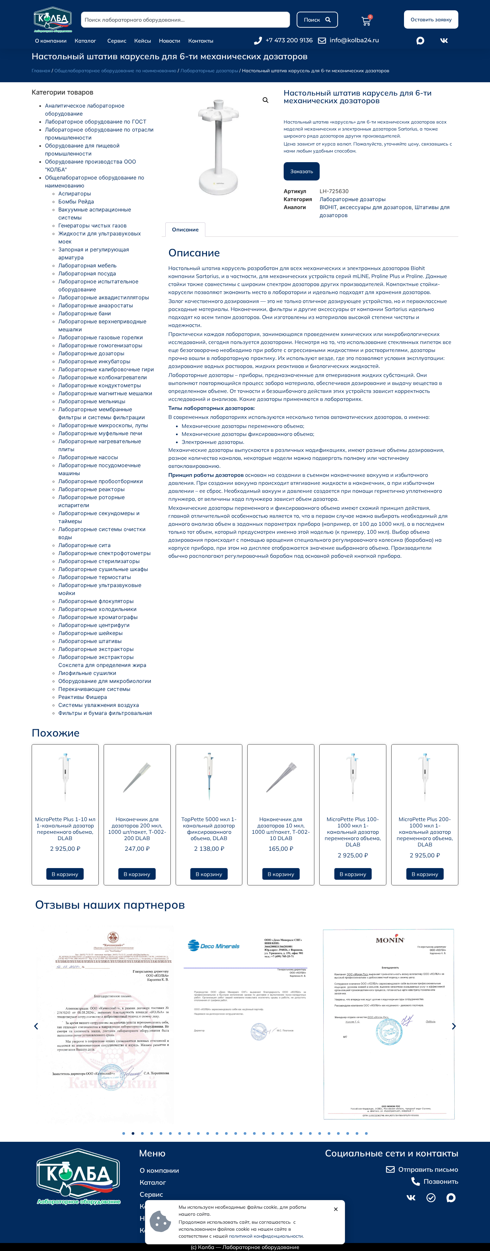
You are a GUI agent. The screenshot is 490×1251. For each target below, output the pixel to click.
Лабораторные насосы (88, 457)
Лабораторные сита (84, 545)
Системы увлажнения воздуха (98, 705)
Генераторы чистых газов (92, 225)
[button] (266, 100)
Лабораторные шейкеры (90, 633)
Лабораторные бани (84, 313)
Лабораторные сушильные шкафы (103, 569)
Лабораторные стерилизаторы (99, 561)
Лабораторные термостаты (94, 577)
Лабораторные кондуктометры (99, 385)
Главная (41, 71)
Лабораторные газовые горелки (100, 337)
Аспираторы (74, 193)
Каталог (85, 40)
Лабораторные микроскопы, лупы (103, 425)
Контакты (200, 40)
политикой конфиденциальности (266, 1236)
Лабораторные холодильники (97, 609)
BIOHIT (328, 207)
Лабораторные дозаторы (209, 71)
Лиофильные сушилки (87, 673)
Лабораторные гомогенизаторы (100, 345)
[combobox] (185, 20)
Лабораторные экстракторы (96, 649)
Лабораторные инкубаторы (94, 361)
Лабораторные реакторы (91, 489)
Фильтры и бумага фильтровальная (105, 713)
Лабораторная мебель (87, 265)
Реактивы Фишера (82, 697)
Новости (169, 40)
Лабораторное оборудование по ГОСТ (95, 121)
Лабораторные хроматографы (98, 617)
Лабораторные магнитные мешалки (105, 393)
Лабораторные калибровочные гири (106, 369)
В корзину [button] (65, 874)
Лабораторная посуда (87, 273)
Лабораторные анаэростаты (95, 305)
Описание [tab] (185, 229)
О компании (51, 40)
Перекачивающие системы (94, 689)
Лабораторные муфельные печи (100, 433)
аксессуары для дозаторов (376, 207)
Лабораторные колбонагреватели (102, 377)
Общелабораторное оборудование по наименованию (115, 71)
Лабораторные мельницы (91, 401)
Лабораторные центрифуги (94, 625)
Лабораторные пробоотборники (100, 481)
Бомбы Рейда (76, 201)
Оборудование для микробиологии (104, 681)
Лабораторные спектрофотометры (104, 553)
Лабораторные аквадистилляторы (103, 297)
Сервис (116, 40)
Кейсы (142, 40)
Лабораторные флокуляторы (96, 601)
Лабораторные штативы (90, 641)
